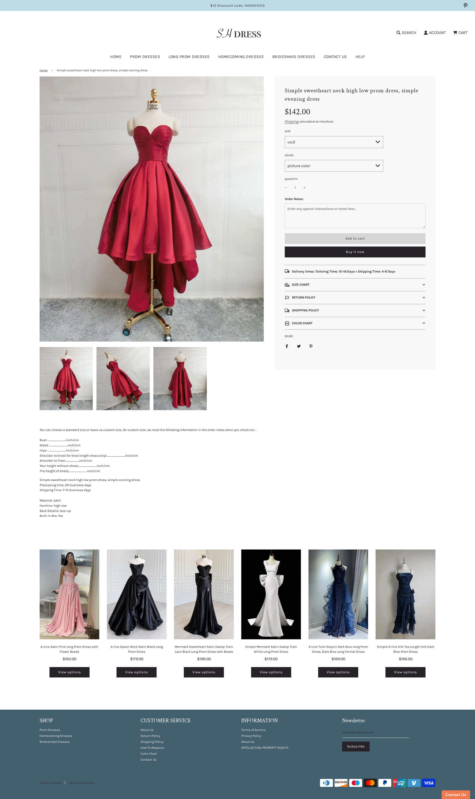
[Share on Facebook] (286, 346)
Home (115, 56)
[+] (304, 188)
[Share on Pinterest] (311, 346)
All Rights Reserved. (82, 783)
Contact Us (335, 56)
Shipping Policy (152, 742)
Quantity (291, 179)
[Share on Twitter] (299, 346)
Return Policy (150, 736)
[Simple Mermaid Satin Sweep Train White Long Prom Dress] (271, 594)
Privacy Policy (251, 736)
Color (289, 155)
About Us (147, 730)
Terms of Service (253, 730)
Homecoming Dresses (241, 56)
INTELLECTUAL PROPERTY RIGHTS (264, 747)
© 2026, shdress (50, 783)
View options (69, 672)
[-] (286, 188)
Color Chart (149, 753)
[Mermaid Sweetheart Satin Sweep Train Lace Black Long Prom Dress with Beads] (204, 594)
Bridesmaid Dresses (293, 56)
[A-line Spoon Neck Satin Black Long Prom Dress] (137, 594)
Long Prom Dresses (189, 56)
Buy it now (355, 252)
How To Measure (152, 747)
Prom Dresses (50, 730)
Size (288, 131)
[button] (355, 284)
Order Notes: (294, 199)
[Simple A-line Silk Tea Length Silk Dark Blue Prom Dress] (405, 594)
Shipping (291, 121)
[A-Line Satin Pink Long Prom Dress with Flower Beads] (69, 594)
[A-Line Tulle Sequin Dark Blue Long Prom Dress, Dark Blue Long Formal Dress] (338, 594)
